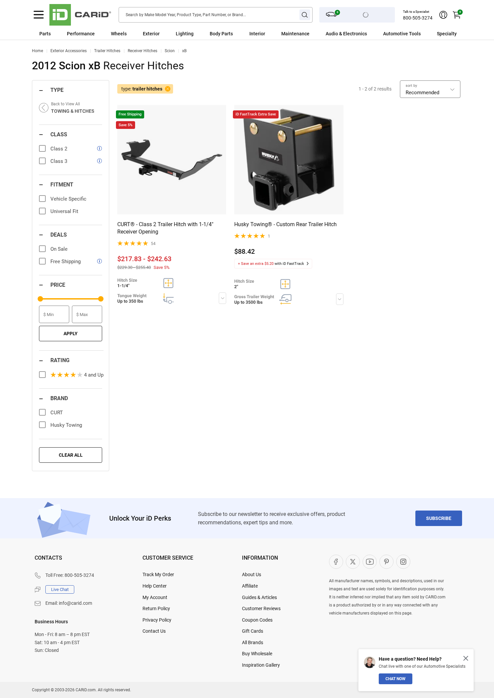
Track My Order (158, 574)
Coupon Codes (257, 620)
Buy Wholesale (257, 653)
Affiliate (250, 586)
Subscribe (438, 518)
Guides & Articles (259, 597)
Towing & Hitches (72, 111)
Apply (71, 333)
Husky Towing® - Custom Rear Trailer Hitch (285, 224)
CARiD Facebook (336, 562)
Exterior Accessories (68, 50)
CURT (56, 413)
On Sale (59, 249)
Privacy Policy (156, 620)
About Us (251, 574)
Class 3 (58, 161)
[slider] (40, 299)
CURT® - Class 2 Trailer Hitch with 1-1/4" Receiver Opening (165, 228)
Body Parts (221, 33)
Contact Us (154, 631)
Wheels (119, 33)
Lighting (185, 33)
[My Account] (443, 15)
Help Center (154, 586)
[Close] (465, 658)
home (37, 50)
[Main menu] (39, 15)
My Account (154, 597)
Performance (81, 33)
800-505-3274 (418, 18)
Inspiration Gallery (261, 665)
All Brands (252, 642)
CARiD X (353, 562)
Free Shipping (65, 261)
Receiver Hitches (142, 50)
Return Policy (156, 608)
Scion (170, 50)
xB (184, 50)
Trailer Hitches (107, 50)
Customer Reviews (261, 608)
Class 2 (58, 149)
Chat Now (395, 678)
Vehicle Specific (68, 199)
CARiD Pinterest (386, 562)
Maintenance (295, 33)
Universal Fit (64, 211)
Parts (45, 33)
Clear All (71, 455)
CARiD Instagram (403, 562)
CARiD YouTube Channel (370, 562)
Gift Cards (252, 631)
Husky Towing (66, 425)
